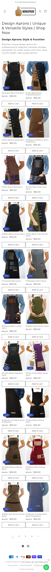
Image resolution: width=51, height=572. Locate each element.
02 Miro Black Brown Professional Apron (34, 94)
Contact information (26, 569)
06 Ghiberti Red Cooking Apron (35, 468)
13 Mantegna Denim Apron (36, 281)
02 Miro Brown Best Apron (12, 187)
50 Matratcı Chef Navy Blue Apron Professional (36, 515)
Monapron (14, 562)
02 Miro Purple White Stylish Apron (37, 374)
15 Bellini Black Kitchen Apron (13, 234)
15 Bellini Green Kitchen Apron (37, 326)
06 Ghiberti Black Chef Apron (13, 93)
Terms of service (26, 565)
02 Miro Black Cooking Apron (13, 140)
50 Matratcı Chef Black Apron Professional (13, 421)
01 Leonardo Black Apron (11, 281)
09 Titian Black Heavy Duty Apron (36, 188)
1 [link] (12, 536)
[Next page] (38, 536)
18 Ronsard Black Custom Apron (12, 327)
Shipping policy (40, 565)
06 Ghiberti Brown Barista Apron (12, 468)
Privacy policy (13, 565)
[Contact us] (46, 567)
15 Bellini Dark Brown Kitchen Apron (13, 515)
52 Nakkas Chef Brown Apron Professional (37, 141)
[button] (4, 11)
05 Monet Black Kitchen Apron (35, 421)
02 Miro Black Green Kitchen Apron (37, 235)
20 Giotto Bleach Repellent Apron (12, 374)
